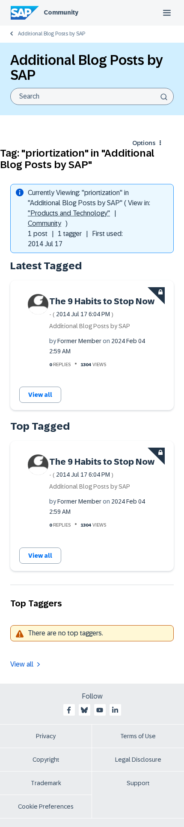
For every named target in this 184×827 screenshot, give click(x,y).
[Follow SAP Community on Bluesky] (84, 710)
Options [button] (143, 143)
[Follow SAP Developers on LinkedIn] (115, 710)
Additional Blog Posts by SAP (51, 34)
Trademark (46, 783)
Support (138, 783)
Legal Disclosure (138, 759)
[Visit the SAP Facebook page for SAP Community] (68, 710)
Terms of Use (138, 736)
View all (40, 394)
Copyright (46, 759)
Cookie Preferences (46, 806)
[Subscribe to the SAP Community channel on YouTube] (99, 710)
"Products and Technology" (69, 213)
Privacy (46, 736)
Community (61, 12)
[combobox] (92, 96)
